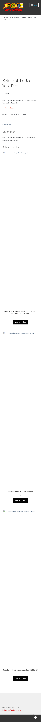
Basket (31, 716)
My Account (7, 718)
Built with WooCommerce (11, 710)
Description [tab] (6, 125)
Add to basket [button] (20, 322)
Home (6, 17)
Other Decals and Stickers (18, 17)
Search (20, 718)
